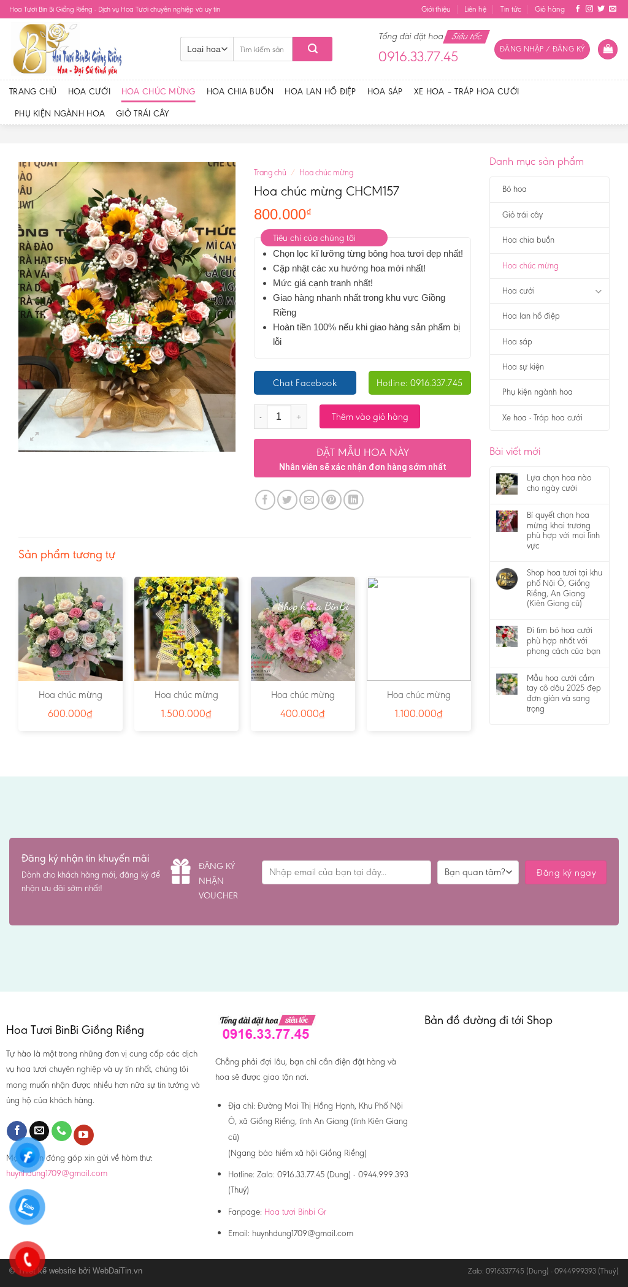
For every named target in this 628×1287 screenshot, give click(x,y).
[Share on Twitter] (287, 500)
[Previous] (19, 658)
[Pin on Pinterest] (331, 500)
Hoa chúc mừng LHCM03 (419, 701)
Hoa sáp (385, 91)
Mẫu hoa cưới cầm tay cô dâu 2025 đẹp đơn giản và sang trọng (564, 694)
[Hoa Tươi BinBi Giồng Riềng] (85, 49)
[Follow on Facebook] (577, 9)
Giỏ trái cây (142, 113)
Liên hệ (475, 8)
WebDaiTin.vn (117, 1270)
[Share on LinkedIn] (353, 500)
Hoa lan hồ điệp (320, 91)
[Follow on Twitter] (601, 9)
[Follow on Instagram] (589, 9)
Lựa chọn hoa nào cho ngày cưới (559, 483)
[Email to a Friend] (309, 500)
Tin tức (510, 8)
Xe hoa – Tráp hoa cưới (466, 91)
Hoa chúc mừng (158, 91)
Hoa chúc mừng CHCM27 (303, 701)
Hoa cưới (89, 91)
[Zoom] (35, 437)
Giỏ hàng (550, 8)
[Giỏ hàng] (608, 49)
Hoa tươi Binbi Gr (295, 1211)
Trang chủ (33, 91)
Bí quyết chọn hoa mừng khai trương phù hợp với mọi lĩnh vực (563, 531)
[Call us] (62, 1131)
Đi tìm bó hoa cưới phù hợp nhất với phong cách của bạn (563, 641)
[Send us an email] (612, 9)
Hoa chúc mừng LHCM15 (186, 701)
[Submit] (312, 49)
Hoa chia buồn (240, 91)
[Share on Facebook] (265, 500)
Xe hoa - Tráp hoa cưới (542, 417)
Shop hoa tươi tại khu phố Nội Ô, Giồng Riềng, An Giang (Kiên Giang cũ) (564, 588)
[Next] (470, 658)
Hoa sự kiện (523, 367)
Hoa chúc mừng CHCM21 (70, 701)
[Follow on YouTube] (84, 1135)
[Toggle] (598, 291)
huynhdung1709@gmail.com (56, 1173)
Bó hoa (514, 189)
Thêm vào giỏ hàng (370, 416)
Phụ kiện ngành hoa (60, 113)
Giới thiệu (436, 8)
